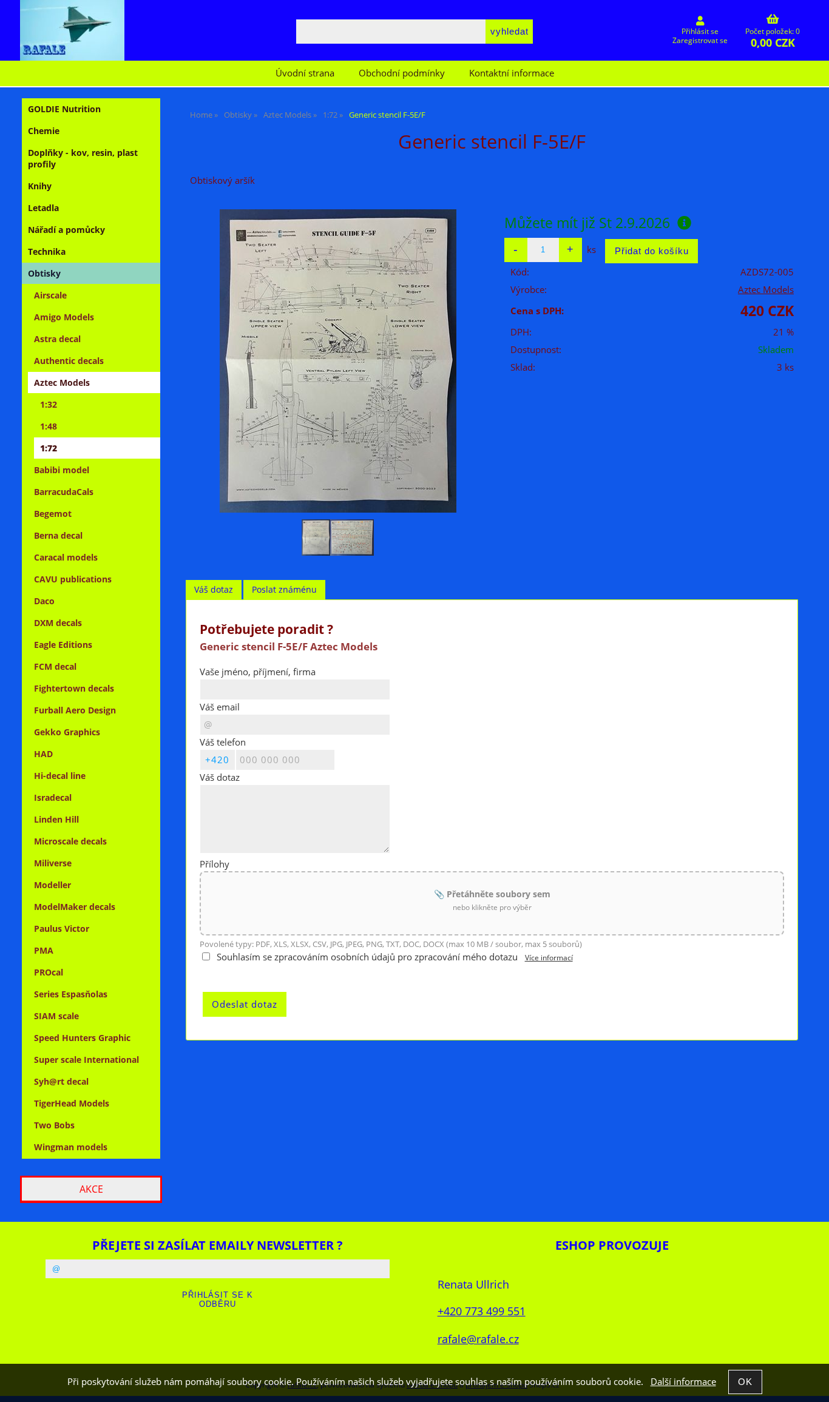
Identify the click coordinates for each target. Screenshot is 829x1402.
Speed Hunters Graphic (82, 1037)
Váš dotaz (213, 589)
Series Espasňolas (70, 994)
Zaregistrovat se (700, 40)
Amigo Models (64, 317)
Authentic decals (69, 360)
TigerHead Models (71, 1103)
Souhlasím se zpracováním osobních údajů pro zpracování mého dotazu (367, 957)
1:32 (48, 404)
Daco (44, 601)
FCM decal (55, 666)
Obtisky (44, 273)
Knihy (40, 186)
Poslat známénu (284, 589)
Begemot (53, 513)
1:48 (48, 426)
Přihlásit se (700, 31)
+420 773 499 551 (482, 1310)
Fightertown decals (74, 688)
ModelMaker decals (74, 906)
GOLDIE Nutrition (64, 109)
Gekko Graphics (67, 732)
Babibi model (61, 470)
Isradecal (53, 797)
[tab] (214, 590)
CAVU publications (73, 579)
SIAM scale (56, 1016)
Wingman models (70, 1147)
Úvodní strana (305, 73)
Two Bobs (54, 1125)
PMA (43, 950)
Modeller (52, 885)
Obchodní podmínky (402, 73)
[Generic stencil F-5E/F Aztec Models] (338, 361)
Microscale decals (70, 841)
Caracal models (66, 557)
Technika (47, 251)
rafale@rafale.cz (478, 1338)
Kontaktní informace (511, 73)
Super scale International (86, 1059)
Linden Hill (56, 819)
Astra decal (57, 339)
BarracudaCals (63, 491)
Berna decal (58, 535)
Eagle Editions (63, 644)
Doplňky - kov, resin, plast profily (83, 158)
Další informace (683, 1381)
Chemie (43, 130)
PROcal (48, 972)
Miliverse (53, 863)
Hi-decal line (60, 775)
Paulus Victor (61, 928)
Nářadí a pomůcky (66, 229)
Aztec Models (766, 289)
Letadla (43, 208)
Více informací (549, 957)
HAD (43, 754)
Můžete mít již (587, 222)
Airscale (50, 295)
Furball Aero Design (75, 710)
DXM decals (58, 623)
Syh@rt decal (61, 1081)
